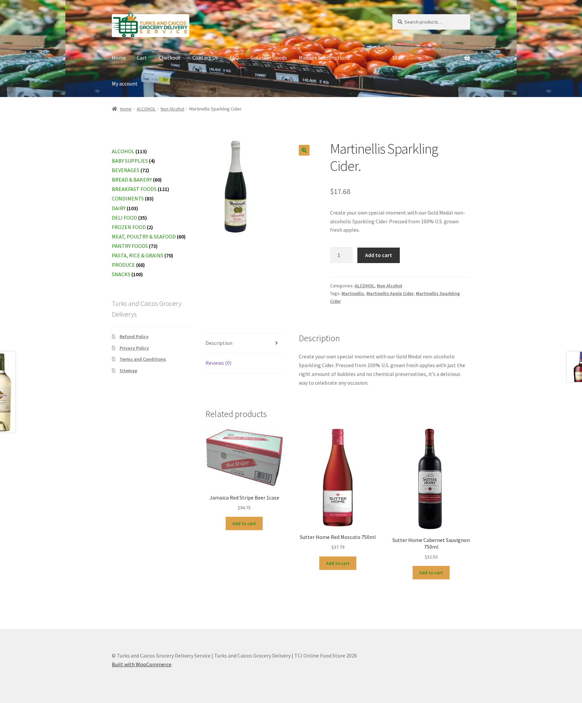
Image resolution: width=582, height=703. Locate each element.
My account (125, 83)
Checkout (170, 57)
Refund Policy (134, 336)
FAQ (234, 57)
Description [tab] (218, 343)
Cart (142, 57)
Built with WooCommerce (141, 664)
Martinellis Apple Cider (390, 293)
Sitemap (128, 371)
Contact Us (205, 57)
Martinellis (353, 293)
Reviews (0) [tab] (218, 362)
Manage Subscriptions (324, 57)
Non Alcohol (172, 109)
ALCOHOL (146, 109)
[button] (304, 150)
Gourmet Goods (269, 57)
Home (119, 57)
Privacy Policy (134, 348)
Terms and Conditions (143, 359)
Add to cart (378, 255)
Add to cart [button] (244, 523)
